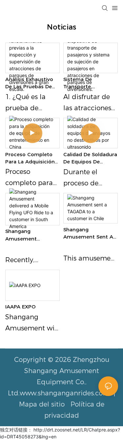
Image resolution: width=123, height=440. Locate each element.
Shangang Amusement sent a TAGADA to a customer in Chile (88, 233)
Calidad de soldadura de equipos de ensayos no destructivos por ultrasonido (90, 158)
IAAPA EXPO (20, 307)
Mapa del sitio (43, 404)
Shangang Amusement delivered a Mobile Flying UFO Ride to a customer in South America (31, 235)
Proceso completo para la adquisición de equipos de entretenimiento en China (30, 158)
